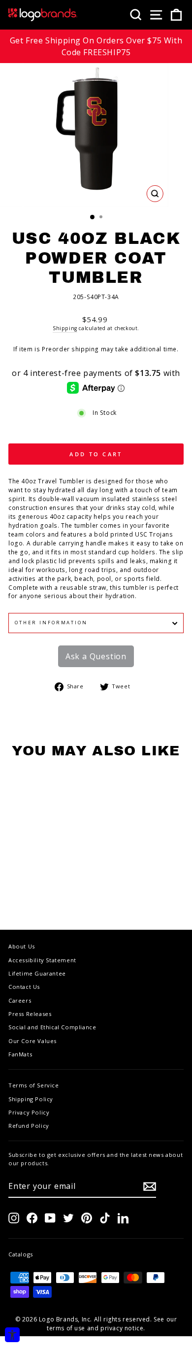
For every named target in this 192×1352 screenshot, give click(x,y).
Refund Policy (28, 1125)
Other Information (51, 622)
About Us (21, 946)
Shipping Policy (30, 1099)
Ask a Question (96, 656)
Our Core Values (32, 1041)
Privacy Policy (28, 1112)
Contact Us (24, 986)
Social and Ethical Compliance (52, 1027)
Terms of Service (33, 1085)
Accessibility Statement (42, 960)
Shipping (65, 328)
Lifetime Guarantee (37, 973)
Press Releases (29, 1013)
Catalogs (20, 1254)
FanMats (20, 1054)
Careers (19, 1000)
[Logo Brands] (42, 14)
